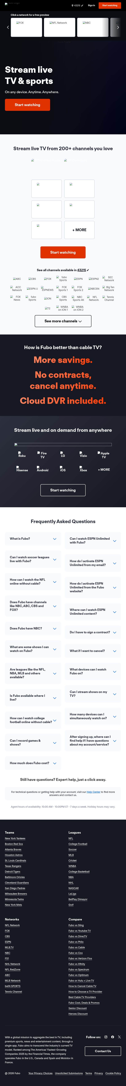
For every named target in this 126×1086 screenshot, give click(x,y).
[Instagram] (105, 1037)
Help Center (93, 792)
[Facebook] (112, 1037)
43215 (81, 270)
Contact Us (103, 1051)
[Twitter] (119, 1037)
